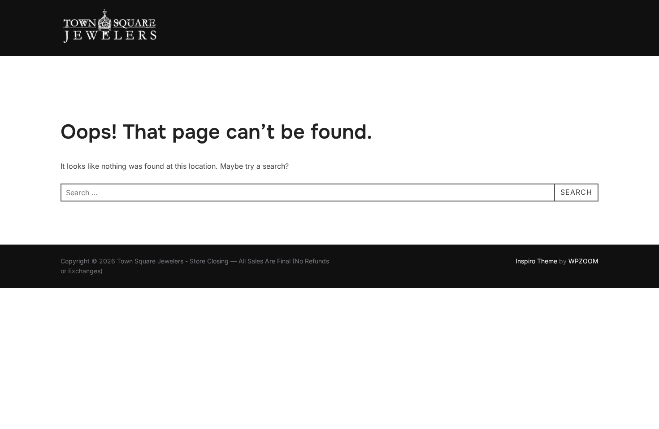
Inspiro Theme (536, 261)
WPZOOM (583, 261)
